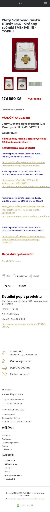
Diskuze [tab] (22, 286)
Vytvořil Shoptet (27, 505)
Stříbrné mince (11, 464)
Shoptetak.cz (39, 499)
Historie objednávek (10, 443)
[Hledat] (20, 3)
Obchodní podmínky (11, 418)
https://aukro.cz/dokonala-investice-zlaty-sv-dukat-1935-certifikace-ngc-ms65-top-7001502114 (23, 239)
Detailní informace (11, 261)
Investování (10, 479)
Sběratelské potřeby (13, 475)
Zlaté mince (10, 460)
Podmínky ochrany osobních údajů (17, 421)
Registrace (6, 439)
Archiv (7, 471)
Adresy (5, 446)
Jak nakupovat (8, 415)
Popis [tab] (8, 286)
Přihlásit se (6, 435)
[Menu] (45, 3)
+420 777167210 (14, 403)
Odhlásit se (7, 450)
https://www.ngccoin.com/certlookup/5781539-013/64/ (24, 325)
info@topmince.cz (15, 400)
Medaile (8, 468)
